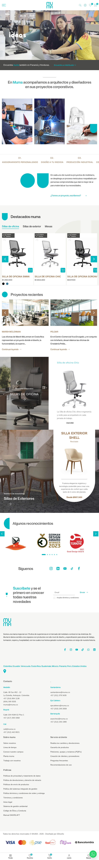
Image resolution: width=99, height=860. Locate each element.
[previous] (5, 259)
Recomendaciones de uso (61, 765)
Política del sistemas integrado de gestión (20, 789)
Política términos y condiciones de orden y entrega (24, 793)
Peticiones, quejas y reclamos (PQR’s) (66, 752)
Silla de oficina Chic (48, 276)
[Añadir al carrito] (63, 270)
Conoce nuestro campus (13, 752)
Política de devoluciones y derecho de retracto (22, 780)
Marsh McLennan (11, 331)
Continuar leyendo (10, 349)
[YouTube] (65, 568)
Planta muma (8, 756)
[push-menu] (4, 5)
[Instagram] (51, 568)
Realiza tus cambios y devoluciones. (65, 743)
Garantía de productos (59, 747)
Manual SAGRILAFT (11, 815)
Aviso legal (7, 802)
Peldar (54, 331)
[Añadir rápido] (30, 270)
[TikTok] (71, 568)
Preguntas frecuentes (59, 761)
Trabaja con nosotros (12, 761)
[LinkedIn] (58, 568)
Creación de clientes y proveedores (64, 756)
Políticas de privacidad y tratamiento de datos (21, 776)
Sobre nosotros (9, 743)
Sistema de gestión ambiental (15, 806)
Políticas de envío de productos (16, 784)
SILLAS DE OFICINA (24, 394)
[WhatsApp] (93, 854)
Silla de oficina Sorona (82, 276)
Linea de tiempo (9, 747)
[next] (94, 259)
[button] (4, 235)
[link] (49, 35)
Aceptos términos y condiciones (68, 598)
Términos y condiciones (13, 798)
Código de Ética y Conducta (14, 811)
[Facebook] (78, 568)
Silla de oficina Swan (16, 276)
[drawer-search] (80, 5)
